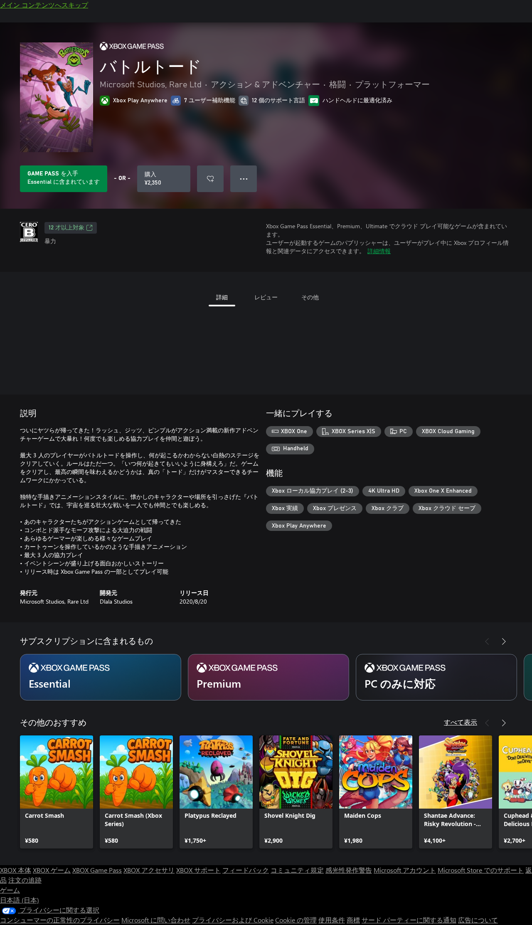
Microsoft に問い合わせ (155, 919)
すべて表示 (460, 722)
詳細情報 (379, 251)
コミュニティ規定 (297, 870)
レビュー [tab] (266, 297)
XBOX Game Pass (97, 870)
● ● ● (244, 178)
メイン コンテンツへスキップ (44, 4)
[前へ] (487, 641)
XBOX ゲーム (52, 870)
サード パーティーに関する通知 (409, 919)
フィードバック (245, 870)
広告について (478, 919)
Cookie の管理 (296, 919)
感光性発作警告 (348, 870)
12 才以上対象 (66, 228)
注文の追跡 (25, 880)
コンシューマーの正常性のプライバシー (60, 919)
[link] (56, 792)
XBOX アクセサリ (149, 870)
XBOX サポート (198, 870)
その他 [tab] (310, 297)
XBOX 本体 (15, 870)
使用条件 (331, 919)
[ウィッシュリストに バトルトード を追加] (210, 178)
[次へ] (503, 641)
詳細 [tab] (222, 297)
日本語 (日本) (19, 899)
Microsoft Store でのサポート (481, 870)
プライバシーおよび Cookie (232, 919)
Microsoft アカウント (405, 870)
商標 (353, 919)
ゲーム (10, 890)
